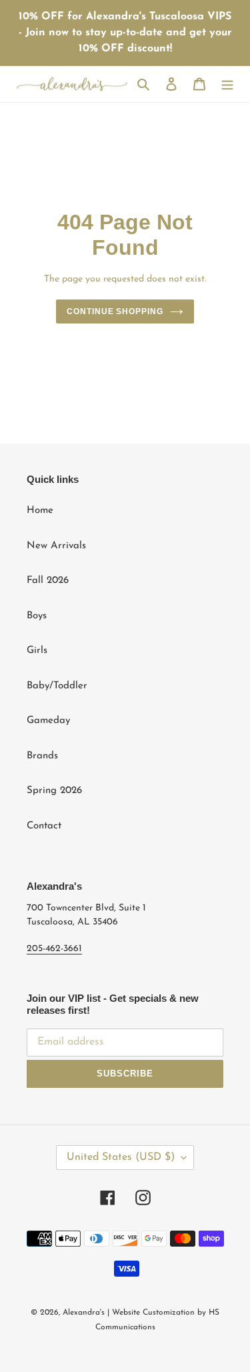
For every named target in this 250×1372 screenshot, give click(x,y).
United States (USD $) (121, 1157)
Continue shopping (115, 311)
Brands (42, 756)
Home (40, 511)
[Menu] (227, 84)
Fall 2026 (48, 581)
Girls (37, 651)
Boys (37, 616)
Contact (44, 826)
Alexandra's (84, 1313)
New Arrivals (56, 546)
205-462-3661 (54, 949)
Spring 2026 (54, 791)
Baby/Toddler (57, 686)
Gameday (48, 721)
